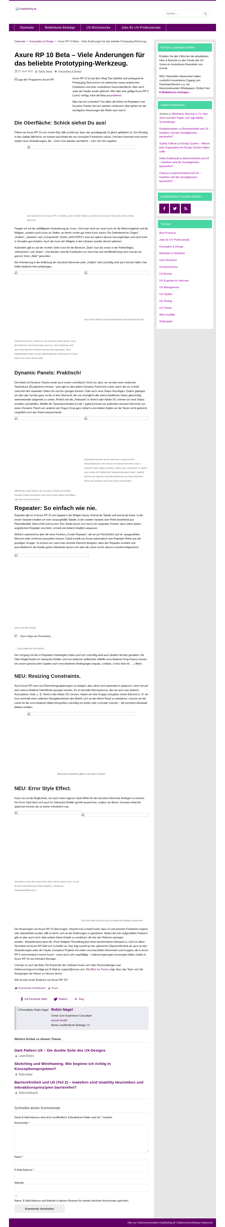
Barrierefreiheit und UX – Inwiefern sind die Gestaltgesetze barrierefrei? (184, 132)
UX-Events (165, 273)
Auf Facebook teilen (35, 998)
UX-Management (169, 287)
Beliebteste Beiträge (60, 27)
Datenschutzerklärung (188, 1222)
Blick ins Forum (99, 969)
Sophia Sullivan (168, 143)
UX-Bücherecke (98, 27)
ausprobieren (113, 95)
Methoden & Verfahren (172, 253)
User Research (168, 260)
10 (88, 1025)
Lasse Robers (26, 1055)
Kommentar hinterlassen (32, 988)
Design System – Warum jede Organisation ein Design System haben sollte (184, 147)
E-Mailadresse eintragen (174, 92)
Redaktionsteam (168, 128)
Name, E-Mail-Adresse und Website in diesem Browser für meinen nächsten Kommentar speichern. (71, 1200)
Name (18, 1156)
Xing (81, 998)
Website (19, 1182)
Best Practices (167, 232)
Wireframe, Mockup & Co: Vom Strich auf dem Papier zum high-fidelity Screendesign (183, 117)
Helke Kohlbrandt (28, 1092)
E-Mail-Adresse (24, 1169)
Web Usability (167, 314)
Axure (55, 988)
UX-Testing (165, 300)
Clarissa (164, 173)
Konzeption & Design (70, 71)
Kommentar (22, 1122)
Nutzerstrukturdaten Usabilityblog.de (157, 1222)
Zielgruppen (166, 321)
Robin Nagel (45, 71)
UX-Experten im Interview (174, 280)
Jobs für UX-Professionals (141, 27)
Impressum (207, 1222)
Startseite (27, 27)
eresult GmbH (59, 1020)
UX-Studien (165, 294)
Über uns (132, 1222)
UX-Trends (165, 307)
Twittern (62, 998)
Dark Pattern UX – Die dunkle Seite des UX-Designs (59, 1050)
